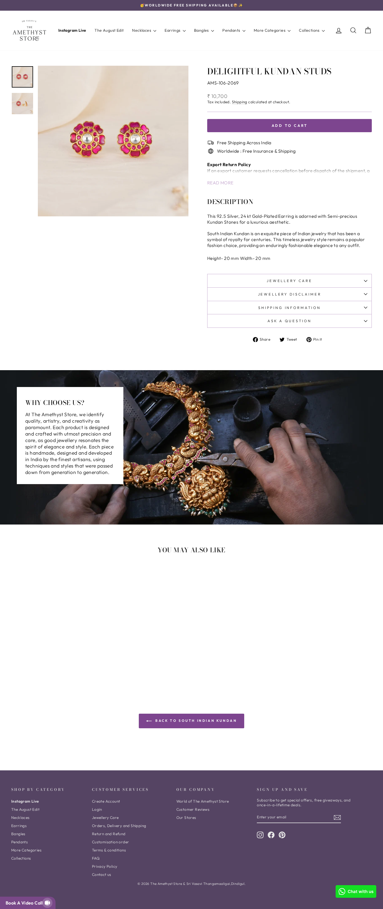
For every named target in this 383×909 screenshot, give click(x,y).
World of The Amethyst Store (202, 801)
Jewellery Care (289, 280)
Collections (309, 30)
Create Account (106, 801)
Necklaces (142, 30)
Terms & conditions (109, 850)
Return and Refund (109, 833)
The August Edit (109, 30)
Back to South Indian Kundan (195, 720)
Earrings (173, 30)
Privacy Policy (104, 866)
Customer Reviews (192, 809)
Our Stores (186, 817)
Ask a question (289, 321)
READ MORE (220, 183)
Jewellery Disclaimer (289, 294)
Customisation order (110, 841)
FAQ (96, 858)
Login (97, 809)
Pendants (231, 30)
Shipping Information (289, 307)
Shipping (239, 102)
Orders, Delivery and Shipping (119, 825)
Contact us (101, 874)
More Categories (270, 30)
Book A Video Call (25, 903)
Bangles (202, 30)
